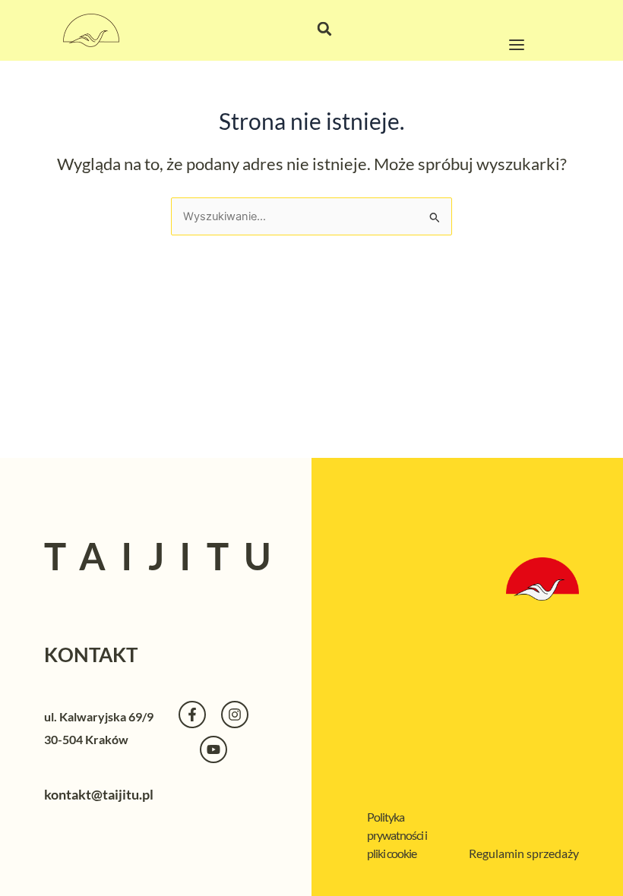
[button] (324, 29)
